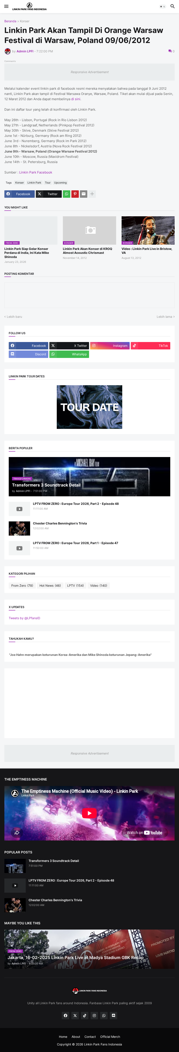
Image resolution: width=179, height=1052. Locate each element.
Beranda (10, 21)
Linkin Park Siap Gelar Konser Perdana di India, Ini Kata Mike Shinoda (26, 252)
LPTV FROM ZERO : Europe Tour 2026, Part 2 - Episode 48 (76, 503)
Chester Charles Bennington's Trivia (60, 523)
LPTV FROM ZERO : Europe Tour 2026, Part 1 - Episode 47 (75, 543)
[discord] (113, 1015)
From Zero (22, 585)
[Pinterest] (75, 194)
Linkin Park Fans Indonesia (103, 1044)
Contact (90, 1036)
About (76, 1036)
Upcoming (60, 182)
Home (63, 1036)
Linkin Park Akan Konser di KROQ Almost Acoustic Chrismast (87, 250)
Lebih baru (14, 316)
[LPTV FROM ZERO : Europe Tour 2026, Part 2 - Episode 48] (19, 509)
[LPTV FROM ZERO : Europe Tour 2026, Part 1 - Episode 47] (19, 548)
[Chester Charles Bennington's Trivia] (19, 528)
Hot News (50, 585)
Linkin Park (34, 182)
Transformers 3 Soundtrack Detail (54, 861)
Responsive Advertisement (89, 72)
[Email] (83, 194)
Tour (47, 182)
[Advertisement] (89, 703)
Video (98, 585)
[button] (6, 6)
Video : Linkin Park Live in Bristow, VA (147, 250)
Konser (24, 21)
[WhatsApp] (66, 194)
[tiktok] (84, 1015)
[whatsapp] (104, 1015)
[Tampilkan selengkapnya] (92, 194)
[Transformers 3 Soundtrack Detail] (15, 866)
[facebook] (65, 1015)
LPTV (75, 585)
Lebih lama (164, 316)
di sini (75, 99)
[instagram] (94, 1015)
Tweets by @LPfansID (24, 618)
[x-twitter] (75, 1015)
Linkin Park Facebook (35, 172)
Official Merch (110, 1036)
